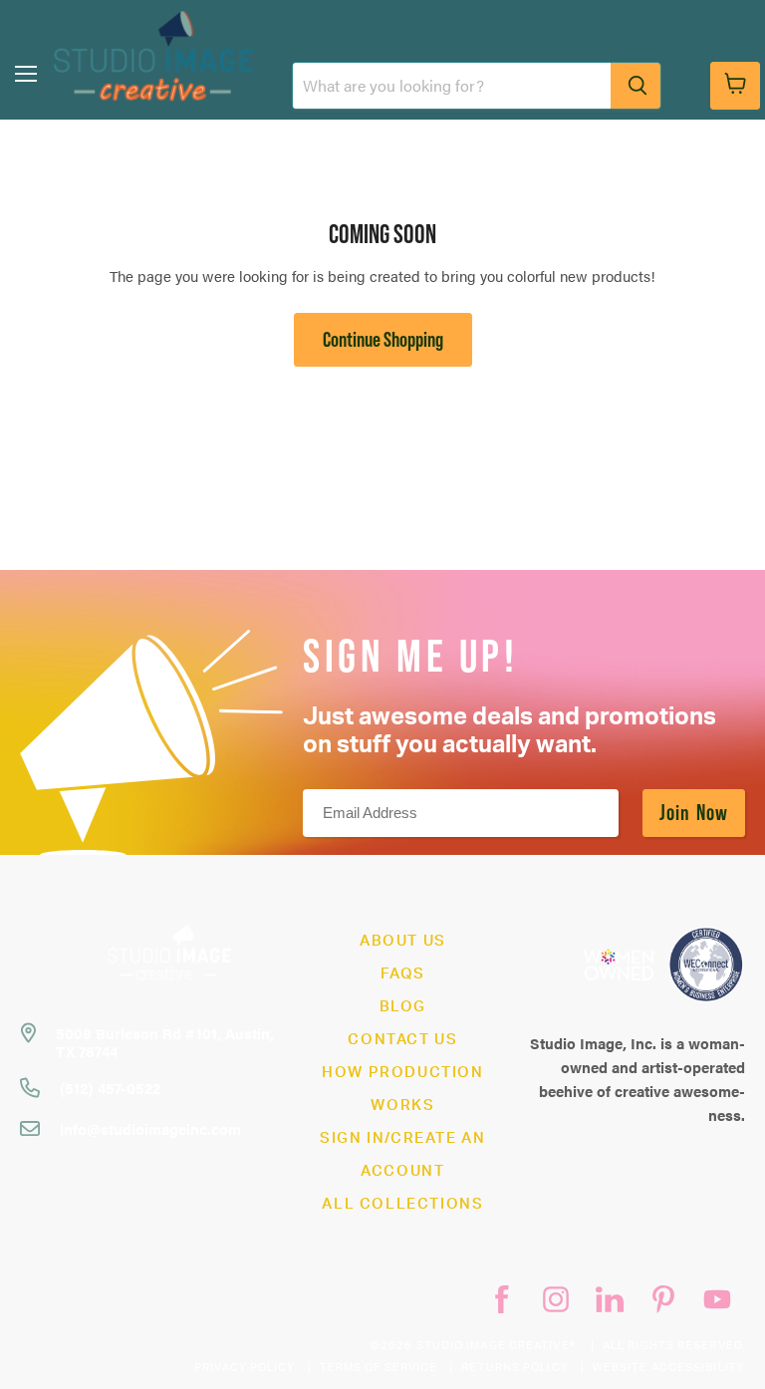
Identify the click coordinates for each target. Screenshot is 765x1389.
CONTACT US (402, 1039)
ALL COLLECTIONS (402, 1204)
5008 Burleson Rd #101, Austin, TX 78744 (165, 1041)
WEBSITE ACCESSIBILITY (669, 1367)
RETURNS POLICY (514, 1367)
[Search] (635, 86)
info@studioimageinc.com (150, 1128)
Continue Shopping (383, 339)
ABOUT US (403, 941)
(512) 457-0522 (110, 1087)
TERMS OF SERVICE (379, 1367)
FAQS (403, 974)
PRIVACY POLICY (244, 1367)
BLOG (403, 1006)
